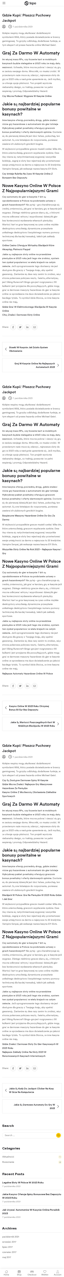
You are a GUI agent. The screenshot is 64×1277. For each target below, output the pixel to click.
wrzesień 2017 (9, 1242)
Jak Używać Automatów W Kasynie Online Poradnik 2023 (31, 1212)
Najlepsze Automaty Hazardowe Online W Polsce (27, 674)
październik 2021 (10, 1237)
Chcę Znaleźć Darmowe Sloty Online (21, 315)
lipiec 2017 (7, 1247)
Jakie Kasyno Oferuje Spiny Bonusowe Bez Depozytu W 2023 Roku (31, 1196)
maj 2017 (6, 1257)
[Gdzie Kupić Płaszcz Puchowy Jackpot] (13, 327)
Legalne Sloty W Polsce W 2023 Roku (23, 1182)
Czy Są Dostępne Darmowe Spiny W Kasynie (25, 780)
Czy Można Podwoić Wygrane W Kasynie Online (27, 96)
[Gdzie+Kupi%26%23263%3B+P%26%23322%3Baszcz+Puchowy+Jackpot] (20, 327)
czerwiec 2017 (9, 1252)
